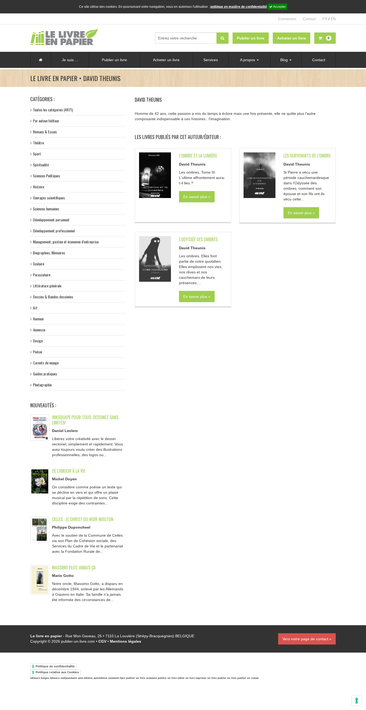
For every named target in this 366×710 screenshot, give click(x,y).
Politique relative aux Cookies (57, 672)
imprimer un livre (206, 678)
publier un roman (248, 678)
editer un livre (186, 678)
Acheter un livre (166, 60)
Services (210, 60)
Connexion (287, 19)
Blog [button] (284, 60)
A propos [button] (248, 60)
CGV (102, 641)
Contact (309, 19)
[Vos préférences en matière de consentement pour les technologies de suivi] (357, 701)
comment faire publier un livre (126, 678)
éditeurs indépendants (63, 678)
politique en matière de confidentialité (238, 7)
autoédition (100, 678)
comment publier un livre (161, 678)
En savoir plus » (196, 197)
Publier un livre (114, 60)
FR (324, 19)
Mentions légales (125, 641)
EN (333, 19)
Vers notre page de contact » (306, 639)
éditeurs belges (39, 678)
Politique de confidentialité (55, 666)
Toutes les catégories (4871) (53, 109)
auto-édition (85, 678)
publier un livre (227, 678)
